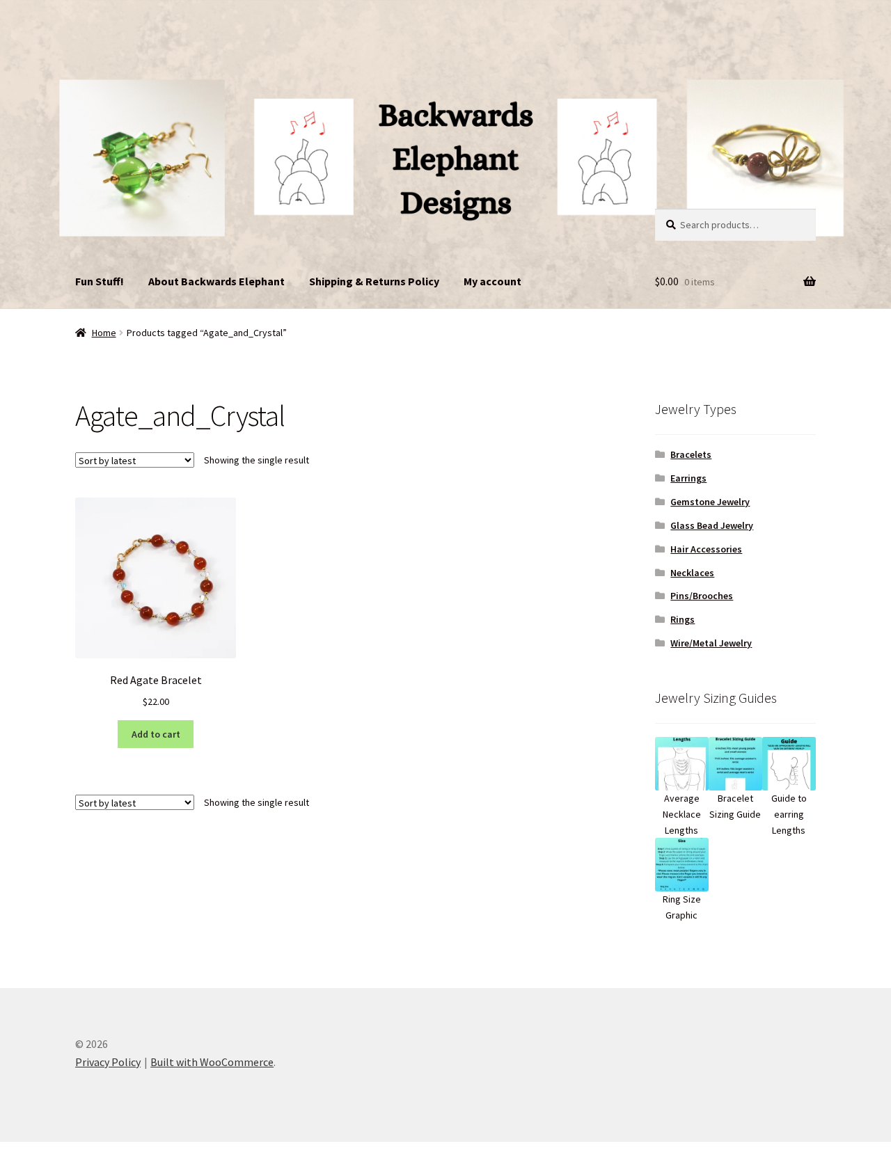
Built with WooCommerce (212, 1062)
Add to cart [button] (156, 734)
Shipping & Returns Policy (374, 281)
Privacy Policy (108, 1062)
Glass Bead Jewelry (711, 525)
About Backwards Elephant (216, 281)
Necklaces (692, 572)
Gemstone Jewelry (710, 501)
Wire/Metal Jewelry (711, 643)
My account (492, 281)
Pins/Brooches (701, 595)
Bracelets (690, 454)
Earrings (688, 478)
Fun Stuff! (99, 281)
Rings (682, 619)
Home (104, 332)
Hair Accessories (706, 549)
